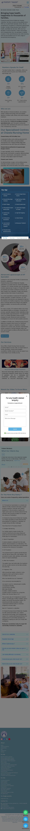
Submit (15, 429)
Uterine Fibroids (19, 217)
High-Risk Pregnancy (20, 212)
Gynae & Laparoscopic (21, 204)
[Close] (27, 396)
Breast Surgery (6, 204)
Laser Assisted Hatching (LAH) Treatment (6, 225)
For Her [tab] (5, 238)
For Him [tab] (12, 238)
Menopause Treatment (21, 223)
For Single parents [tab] (22, 238)
